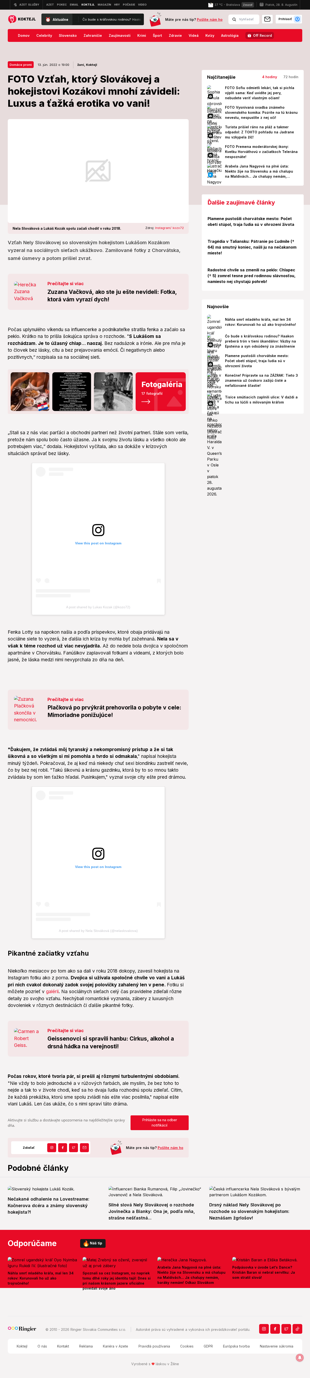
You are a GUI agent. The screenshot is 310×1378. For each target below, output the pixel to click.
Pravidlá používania (154, 1346)
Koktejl (22, 1346)
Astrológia (230, 35)
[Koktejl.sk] (22, 19)
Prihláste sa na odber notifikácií (159, 1123)
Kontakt (63, 1346)
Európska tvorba (236, 1346)
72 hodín (290, 77)
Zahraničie (93, 35)
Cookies (187, 1346)
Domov (24, 35)
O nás (42, 1346)
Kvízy (209, 35)
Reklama (86, 1346)
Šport (157, 35)
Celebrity (44, 35)
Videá (194, 35)
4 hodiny (269, 77)
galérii (52, 991)
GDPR (208, 1346)
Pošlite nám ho (210, 19)
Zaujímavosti (120, 35)
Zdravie (175, 35)
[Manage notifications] (300, 1358)
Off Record (262, 35)
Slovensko (68, 35)
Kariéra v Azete (115, 1346)
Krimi (141, 35)
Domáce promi (21, 64)
